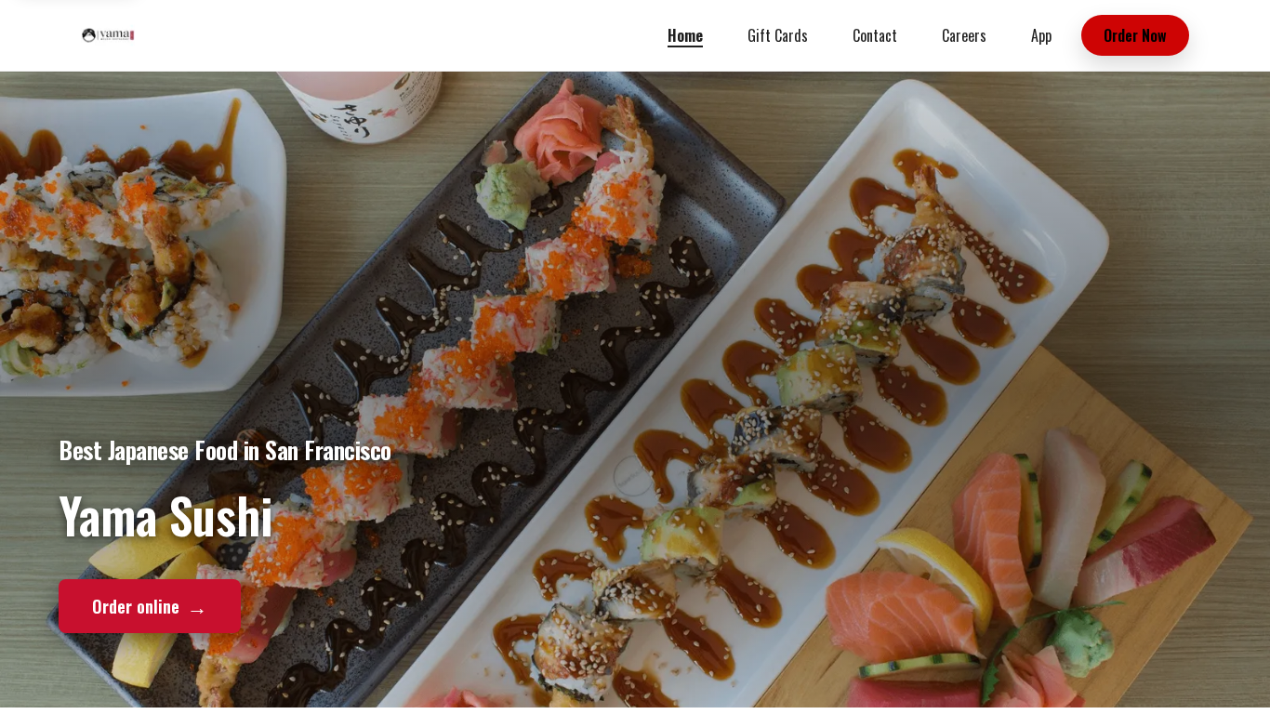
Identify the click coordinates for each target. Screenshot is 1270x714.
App (1041, 35)
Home (685, 35)
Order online (149, 605)
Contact (875, 35)
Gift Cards (777, 35)
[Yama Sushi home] (108, 35)
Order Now (1135, 35)
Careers (964, 35)
